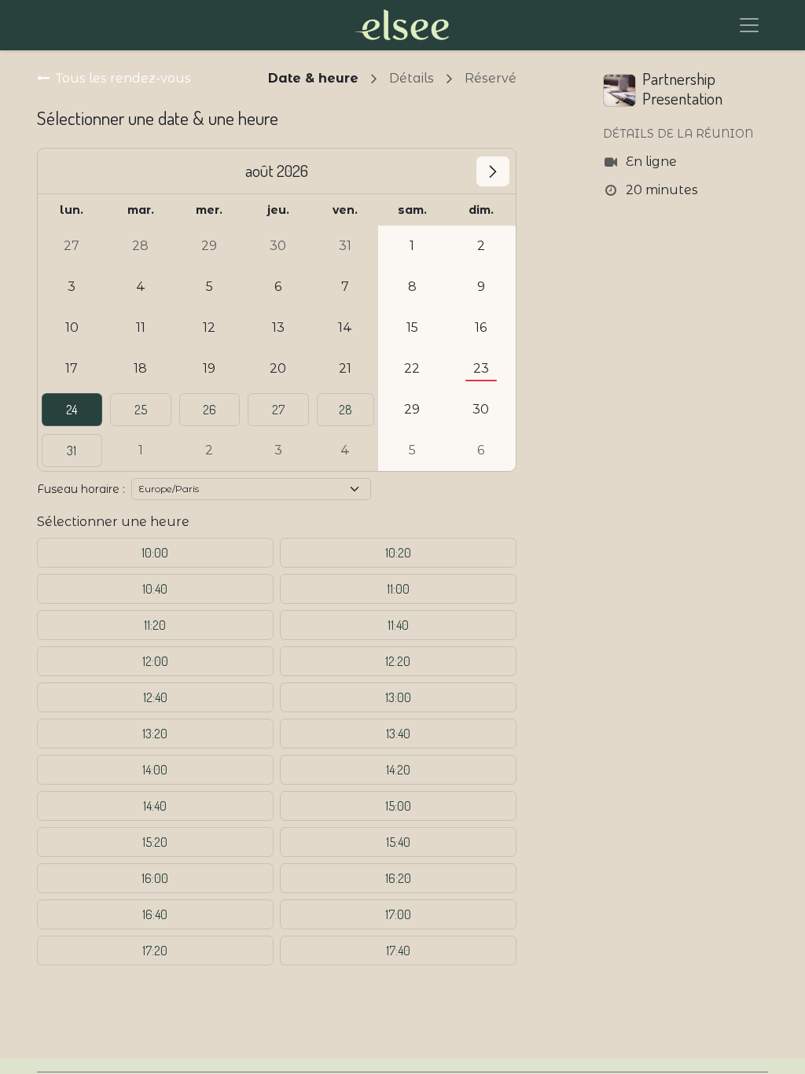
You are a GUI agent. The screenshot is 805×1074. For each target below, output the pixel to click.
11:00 (398, 589)
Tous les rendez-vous (123, 78)
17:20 (154, 950)
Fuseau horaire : (81, 489)
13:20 (154, 733)
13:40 (398, 733)
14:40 (155, 806)
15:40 (398, 842)
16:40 (154, 914)
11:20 (155, 625)
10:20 (398, 553)
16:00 (155, 878)
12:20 (397, 661)
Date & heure (313, 78)
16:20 (398, 878)
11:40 (398, 625)
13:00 (398, 697)
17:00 (398, 914)
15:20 (154, 842)
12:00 (155, 661)
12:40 (155, 697)
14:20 (398, 770)
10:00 (155, 553)
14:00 (154, 770)
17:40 (398, 950)
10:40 (154, 589)
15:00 (398, 806)
